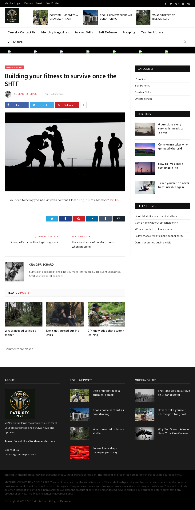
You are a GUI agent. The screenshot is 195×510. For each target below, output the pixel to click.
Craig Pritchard (28, 93)
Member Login (13, 3)
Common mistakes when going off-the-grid (173, 147)
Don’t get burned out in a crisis (63, 333)
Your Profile (52, 3)
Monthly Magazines (55, 32)
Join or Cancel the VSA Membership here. (30, 441)
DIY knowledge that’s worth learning (106, 333)
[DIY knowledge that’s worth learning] (106, 314)
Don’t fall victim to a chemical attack (156, 216)
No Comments (57, 93)
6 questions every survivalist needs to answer (171, 129)
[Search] (185, 42)
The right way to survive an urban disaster (174, 393)
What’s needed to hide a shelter (20, 333)
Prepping (129, 32)
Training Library (152, 32)
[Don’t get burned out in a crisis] (65, 314)
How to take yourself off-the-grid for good (172, 412)
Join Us (114, 200)
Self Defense (108, 32)
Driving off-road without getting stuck (34, 242)
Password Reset (33, 3)
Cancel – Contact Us (22, 32)
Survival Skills (83, 32)
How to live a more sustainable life (170, 166)
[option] (19, 51)
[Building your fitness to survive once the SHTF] (65, 152)
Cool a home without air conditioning (156, 222)
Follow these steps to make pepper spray (159, 235)
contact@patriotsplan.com (20, 454)
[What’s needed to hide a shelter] (23, 314)
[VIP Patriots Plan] (12, 15)
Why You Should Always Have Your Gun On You (173, 432)
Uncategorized (144, 98)
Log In (83, 200)
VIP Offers (15, 41)
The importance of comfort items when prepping (93, 244)
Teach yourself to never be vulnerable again (173, 185)
